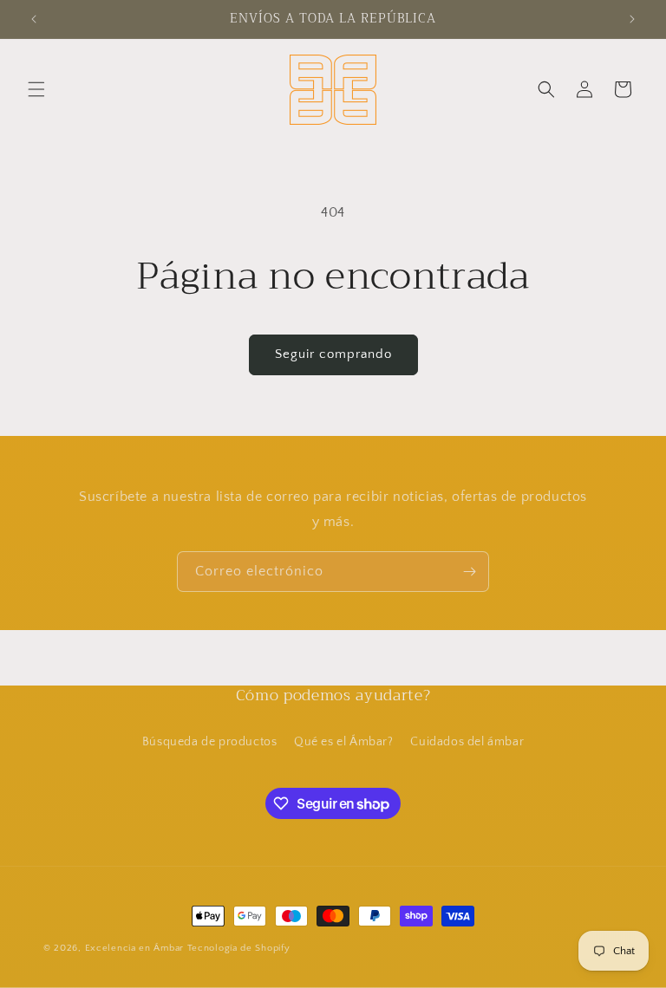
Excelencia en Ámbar (134, 948)
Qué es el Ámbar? (344, 742)
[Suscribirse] (469, 571)
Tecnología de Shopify (239, 948)
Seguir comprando (333, 354)
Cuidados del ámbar (467, 742)
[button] (36, 89)
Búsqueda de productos (210, 742)
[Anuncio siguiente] (632, 19)
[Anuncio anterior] (34, 19)
